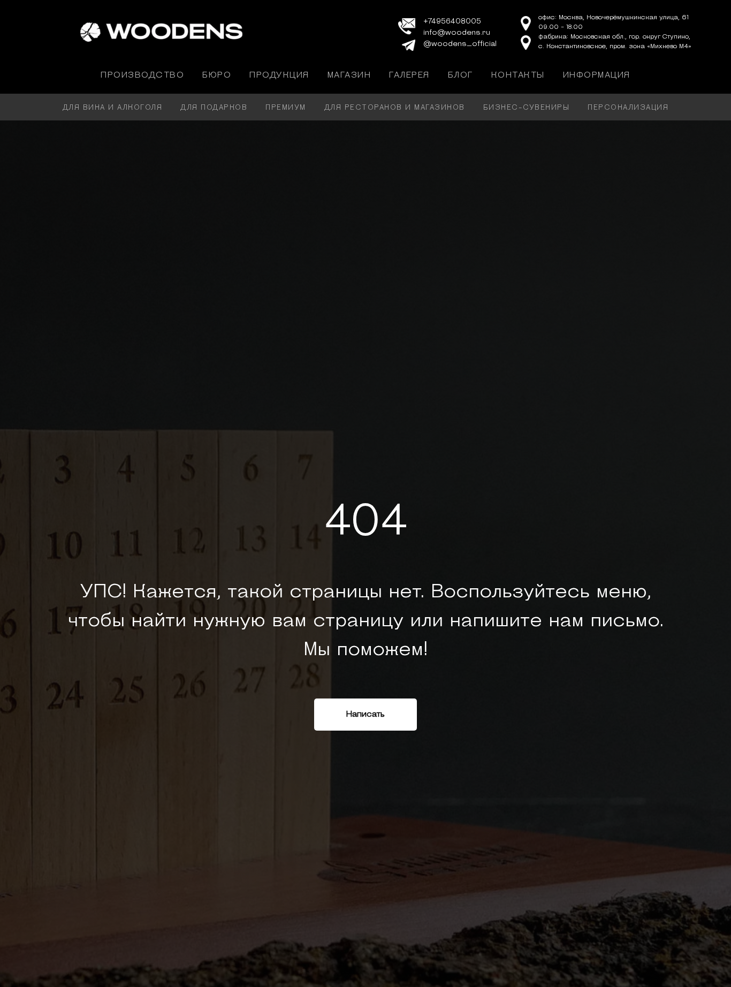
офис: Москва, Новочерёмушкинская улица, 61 (613, 17)
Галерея (409, 75)
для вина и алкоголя (113, 107)
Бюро (216, 75)
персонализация (628, 107)
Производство (142, 75)
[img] (161, 32)
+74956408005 (452, 22)
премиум (285, 107)
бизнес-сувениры (526, 107)
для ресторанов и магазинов (394, 107)
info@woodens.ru (456, 33)
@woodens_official (460, 44)
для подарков (213, 107)
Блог (460, 75)
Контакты (518, 75)
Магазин (349, 75)
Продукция (279, 75)
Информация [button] (596, 75)
